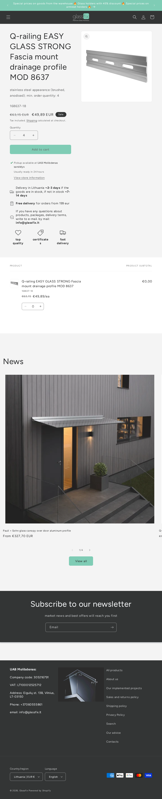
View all (81, 561)
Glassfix (23, 790)
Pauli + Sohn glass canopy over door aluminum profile (37, 530)
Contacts (112, 741)
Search (111, 723)
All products (114, 670)
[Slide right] (89, 550)
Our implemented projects (124, 688)
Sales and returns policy (122, 697)
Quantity (15, 127)
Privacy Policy (115, 715)
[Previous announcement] (7, 5)
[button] (8, 17)
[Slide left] (72, 550)
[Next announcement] (154, 5)
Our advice (113, 733)
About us (112, 679)
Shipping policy (116, 706)
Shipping (31, 120)
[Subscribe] (112, 627)
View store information (29, 177)
